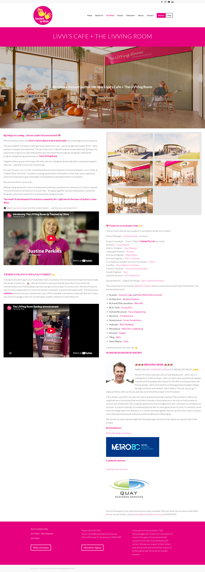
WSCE (152, 261)
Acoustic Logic (126, 295)
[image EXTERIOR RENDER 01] (131, 147)
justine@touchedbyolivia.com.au (149, 514)
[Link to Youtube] (169, 2)
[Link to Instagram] (165, 2)
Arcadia (130, 251)
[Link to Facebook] (161, 2)
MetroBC (138, 303)
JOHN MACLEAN (158, 369)
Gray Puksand (123, 244)
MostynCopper (131, 236)
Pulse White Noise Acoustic (149, 295)
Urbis (126, 341)
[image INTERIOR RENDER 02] (178, 174)
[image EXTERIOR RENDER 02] (178, 147)
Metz (118, 337)
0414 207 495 (94, 530)
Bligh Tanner (131, 255)
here (108, 514)
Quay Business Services (117, 469)
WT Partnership (132, 275)
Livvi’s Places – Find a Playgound (42, 534)
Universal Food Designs (137, 268)
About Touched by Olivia (39, 529)
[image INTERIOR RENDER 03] (131, 201)
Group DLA (126, 307)
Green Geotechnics (132, 320)
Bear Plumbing (126, 324)
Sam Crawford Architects (152, 280)
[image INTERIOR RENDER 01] (131, 174)
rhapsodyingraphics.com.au (66, 568)
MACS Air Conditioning (132, 328)
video (18, 208)
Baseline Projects (143, 286)
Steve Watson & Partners (127, 265)
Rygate (122, 333)
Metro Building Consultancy (119, 433)
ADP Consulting (132, 258)
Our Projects (35, 538)
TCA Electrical (126, 316)
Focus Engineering (137, 311)
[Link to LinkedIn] (172, 2)
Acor (125, 272)
